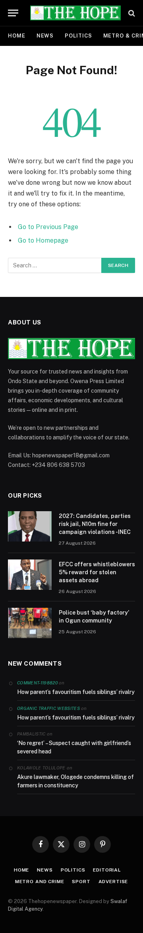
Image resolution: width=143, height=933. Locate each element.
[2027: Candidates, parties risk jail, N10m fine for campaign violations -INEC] (30, 526)
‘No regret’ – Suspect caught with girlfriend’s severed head (74, 747)
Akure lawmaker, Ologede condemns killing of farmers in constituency (75, 781)
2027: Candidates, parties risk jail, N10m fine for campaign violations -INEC (95, 524)
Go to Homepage (43, 240)
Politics (78, 36)
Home (16, 36)
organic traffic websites (48, 708)
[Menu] (13, 13)
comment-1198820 (37, 682)
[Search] (131, 13)
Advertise (113, 881)
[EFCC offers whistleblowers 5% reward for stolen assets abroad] (30, 574)
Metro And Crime (39, 881)
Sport (81, 881)
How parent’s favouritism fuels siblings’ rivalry (76, 692)
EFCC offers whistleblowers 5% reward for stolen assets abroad (97, 572)
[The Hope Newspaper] (75, 13)
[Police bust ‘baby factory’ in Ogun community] (30, 623)
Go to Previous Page (48, 227)
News (45, 36)
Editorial (107, 870)
